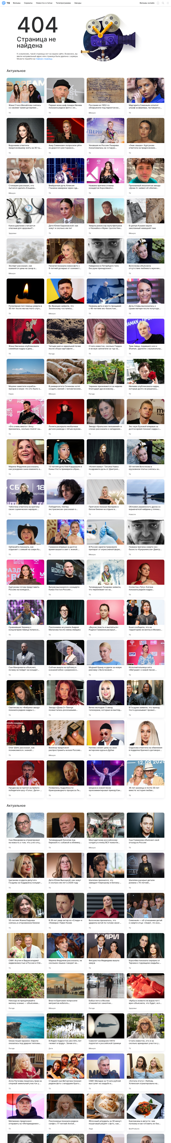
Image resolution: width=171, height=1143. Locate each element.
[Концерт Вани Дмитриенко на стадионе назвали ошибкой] (105, 900)
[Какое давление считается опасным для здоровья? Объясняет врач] (25, 217)
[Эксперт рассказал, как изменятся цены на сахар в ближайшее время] (25, 257)
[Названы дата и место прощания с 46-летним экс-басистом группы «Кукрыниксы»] (105, 297)
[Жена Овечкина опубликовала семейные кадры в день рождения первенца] (25, 337)
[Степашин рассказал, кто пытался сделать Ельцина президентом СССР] (25, 177)
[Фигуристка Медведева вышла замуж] (105, 1112)
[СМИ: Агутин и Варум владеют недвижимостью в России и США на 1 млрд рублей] (25, 1112)
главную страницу (44, 59)
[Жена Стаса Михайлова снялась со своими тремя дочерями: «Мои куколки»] (25, 96)
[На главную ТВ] (8, 3)
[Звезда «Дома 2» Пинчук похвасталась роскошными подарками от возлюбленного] (65, 699)
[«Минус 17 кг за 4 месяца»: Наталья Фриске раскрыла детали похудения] (25, 940)
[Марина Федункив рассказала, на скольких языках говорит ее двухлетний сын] (65, 1112)
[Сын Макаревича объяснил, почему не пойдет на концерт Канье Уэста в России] (25, 659)
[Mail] (4, 3)
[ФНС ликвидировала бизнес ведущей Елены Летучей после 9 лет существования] (105, 819)
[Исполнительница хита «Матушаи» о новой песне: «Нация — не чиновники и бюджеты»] (145, 659)
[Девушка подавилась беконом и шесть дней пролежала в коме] (145, 819)
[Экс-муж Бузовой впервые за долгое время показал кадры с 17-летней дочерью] (145, 418)
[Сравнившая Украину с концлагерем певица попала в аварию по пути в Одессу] (25, 618)
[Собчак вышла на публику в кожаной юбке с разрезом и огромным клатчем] (65, 659)
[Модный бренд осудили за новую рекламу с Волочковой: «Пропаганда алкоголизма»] (105, 659)
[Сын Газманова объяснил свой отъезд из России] (145, 992)
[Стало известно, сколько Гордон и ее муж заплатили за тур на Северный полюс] (105, 337)
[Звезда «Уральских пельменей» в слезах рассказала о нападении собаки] (105, 418)
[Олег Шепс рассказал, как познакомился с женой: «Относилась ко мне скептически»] (25, 739)
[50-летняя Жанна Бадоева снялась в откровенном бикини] (25, 1072)
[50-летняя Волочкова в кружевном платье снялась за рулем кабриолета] (145, 458)
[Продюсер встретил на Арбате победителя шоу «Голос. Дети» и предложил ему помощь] (25, 779)
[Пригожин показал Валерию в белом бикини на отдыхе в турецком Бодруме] (105, 498)
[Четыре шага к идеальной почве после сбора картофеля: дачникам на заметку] (65, 337)
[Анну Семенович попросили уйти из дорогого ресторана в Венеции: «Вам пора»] (65, 137)
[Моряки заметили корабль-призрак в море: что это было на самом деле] (25, 378)
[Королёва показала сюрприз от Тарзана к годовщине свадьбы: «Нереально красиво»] (145, 1112)
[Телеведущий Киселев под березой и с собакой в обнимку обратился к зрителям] (65, 992)
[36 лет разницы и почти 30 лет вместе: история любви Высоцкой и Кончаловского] (145, 779)
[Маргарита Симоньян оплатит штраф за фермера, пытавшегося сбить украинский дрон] (145, 96)
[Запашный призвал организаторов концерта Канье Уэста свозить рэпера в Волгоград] (65, 819)
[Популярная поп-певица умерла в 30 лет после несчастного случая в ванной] (25, 297)
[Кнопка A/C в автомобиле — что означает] (25, 819)
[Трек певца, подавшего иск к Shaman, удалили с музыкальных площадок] (145, 337)
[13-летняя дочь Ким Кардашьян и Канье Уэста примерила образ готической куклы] (65, 458)
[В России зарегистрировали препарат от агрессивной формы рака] (105, 538)
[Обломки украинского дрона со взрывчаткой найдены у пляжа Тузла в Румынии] (145, 498)
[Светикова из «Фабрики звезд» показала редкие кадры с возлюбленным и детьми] (25, 699)
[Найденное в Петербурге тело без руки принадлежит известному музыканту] (105, 257)
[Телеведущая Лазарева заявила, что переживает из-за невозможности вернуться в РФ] (105, 578)
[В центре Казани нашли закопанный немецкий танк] (145, 217)
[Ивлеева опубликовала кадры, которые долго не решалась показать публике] (145, 378)
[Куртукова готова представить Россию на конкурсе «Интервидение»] (25, 578)
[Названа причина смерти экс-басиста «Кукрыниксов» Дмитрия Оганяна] (145, 538)
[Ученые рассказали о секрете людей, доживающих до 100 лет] (105, 859)
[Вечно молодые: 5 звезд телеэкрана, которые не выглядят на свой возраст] (105, 699)
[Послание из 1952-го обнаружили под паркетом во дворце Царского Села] (105, 96)
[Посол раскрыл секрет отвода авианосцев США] (25, 900)
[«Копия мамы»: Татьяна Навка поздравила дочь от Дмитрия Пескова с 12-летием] (105, 458)
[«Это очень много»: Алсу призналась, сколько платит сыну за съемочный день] (25, 418)
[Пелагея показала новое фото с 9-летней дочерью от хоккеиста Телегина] (65, 257)
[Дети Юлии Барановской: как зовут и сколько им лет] (65, 217)
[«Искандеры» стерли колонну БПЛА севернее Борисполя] (65, 900)
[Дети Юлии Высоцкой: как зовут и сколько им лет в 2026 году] (65, 1032)
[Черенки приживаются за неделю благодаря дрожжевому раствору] (105, 378)
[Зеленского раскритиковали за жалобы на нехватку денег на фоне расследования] (25, 859)
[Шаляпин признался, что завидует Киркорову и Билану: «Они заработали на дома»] (105, 1032)
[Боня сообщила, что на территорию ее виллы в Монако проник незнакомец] (145, 618)
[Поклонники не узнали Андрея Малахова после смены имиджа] (65, 618)
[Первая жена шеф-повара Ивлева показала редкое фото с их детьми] (65, 96)
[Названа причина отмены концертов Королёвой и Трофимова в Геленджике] (105, 177)
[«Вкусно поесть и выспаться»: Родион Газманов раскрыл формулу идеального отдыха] (105, 618)
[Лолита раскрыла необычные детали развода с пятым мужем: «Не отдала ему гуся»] (65, 418)
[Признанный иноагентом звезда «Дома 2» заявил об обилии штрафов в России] (145, 177)
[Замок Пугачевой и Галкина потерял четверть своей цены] (145, 900)
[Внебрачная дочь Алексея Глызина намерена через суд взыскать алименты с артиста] (65, 177)
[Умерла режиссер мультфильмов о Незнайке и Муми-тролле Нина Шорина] (105, 217)
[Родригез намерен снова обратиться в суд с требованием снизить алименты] (145, 940)
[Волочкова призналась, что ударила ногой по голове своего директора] (105, 1072)
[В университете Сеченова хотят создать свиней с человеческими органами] (65, 378)
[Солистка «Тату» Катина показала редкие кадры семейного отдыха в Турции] (145, 578)
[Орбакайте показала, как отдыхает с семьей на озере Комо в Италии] (25, 538)
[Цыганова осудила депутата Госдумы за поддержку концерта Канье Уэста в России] (25, 1032)
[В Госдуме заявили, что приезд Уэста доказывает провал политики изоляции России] (145, 699)
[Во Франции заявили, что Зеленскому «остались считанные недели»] (65, 297)
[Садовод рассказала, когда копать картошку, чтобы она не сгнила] (105, 940)
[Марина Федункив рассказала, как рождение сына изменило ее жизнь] (25, 458)
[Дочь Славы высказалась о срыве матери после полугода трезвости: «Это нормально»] (145, 297)
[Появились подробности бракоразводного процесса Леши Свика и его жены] (65, 779)
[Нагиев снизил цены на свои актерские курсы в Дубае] (105, 739)
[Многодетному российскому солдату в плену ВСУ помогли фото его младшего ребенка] (105, 992)
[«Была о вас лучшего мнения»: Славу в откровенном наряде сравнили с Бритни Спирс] (145, 859)
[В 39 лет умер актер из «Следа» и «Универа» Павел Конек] (65, 1072)
